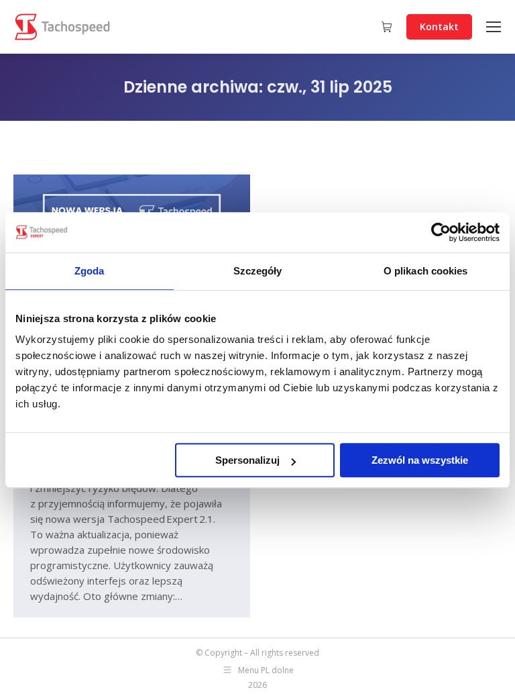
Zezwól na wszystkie (419, 460)
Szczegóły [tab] (257, 271)
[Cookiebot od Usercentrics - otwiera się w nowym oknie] (441, 232)
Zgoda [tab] (89, 271)
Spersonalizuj (247, 460)
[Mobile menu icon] (493, 27)
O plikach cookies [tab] (426, 271)
